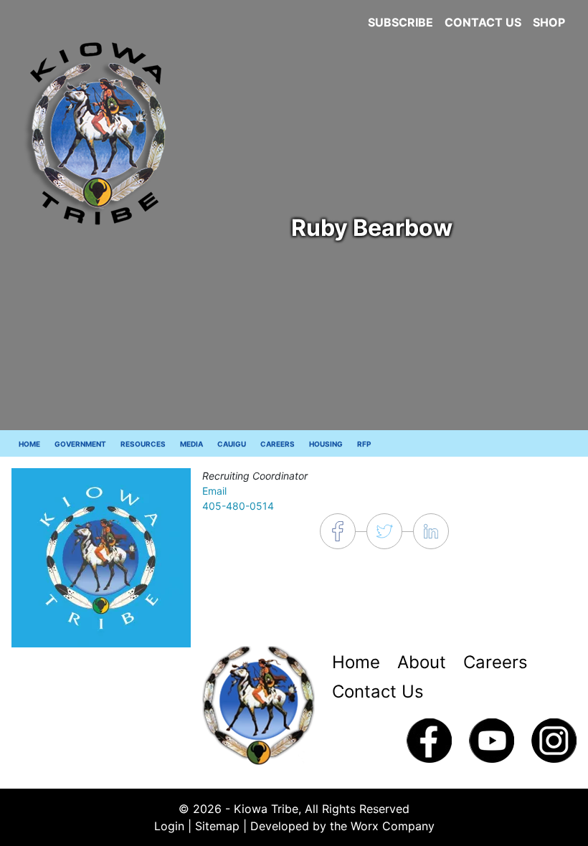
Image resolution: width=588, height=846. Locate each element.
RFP (364, 443)
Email (214, 491)
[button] (101, 556)
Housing (326, 443)
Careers (277, 443)
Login (169, 826)
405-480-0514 (238, 506)
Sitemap (217, 826)
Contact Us (483, 22)
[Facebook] (429, 739)
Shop (549, 22)
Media (191, 443)
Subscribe (400, 22)
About (421, 662)
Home (29, 443)
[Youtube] (491, 739)
